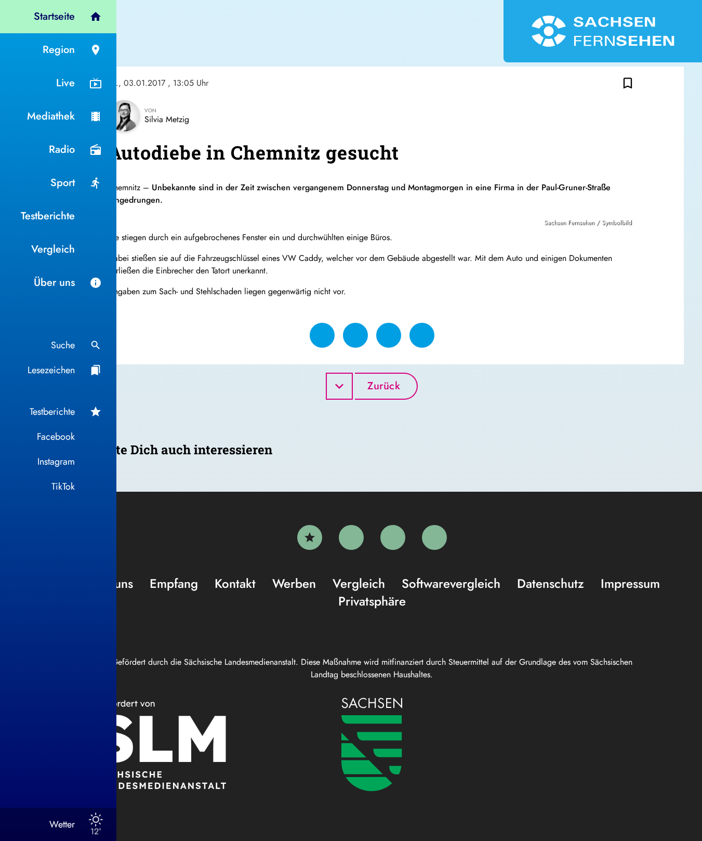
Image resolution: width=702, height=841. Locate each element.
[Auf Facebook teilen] (322, 335)
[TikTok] (434, 537)
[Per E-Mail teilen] (421, 335)
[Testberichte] (309, 537)
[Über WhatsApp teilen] (388, 335)
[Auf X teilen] (355, 335)
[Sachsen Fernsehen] (603, 31)
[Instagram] (392, 537)
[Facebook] (351, 537)
